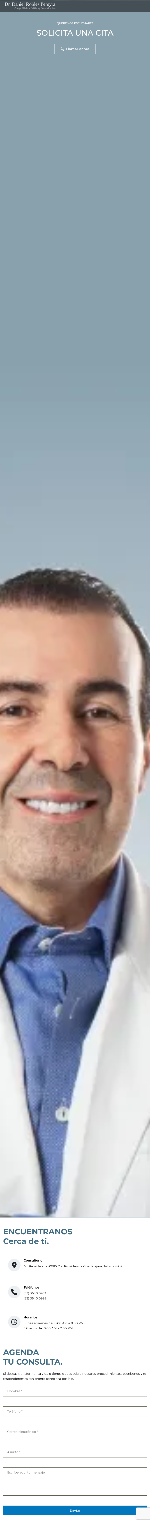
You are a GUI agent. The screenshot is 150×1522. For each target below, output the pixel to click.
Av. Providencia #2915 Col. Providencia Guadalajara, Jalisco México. (75, 1266)
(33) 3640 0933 (35, 1293)
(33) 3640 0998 (35, 1298)
